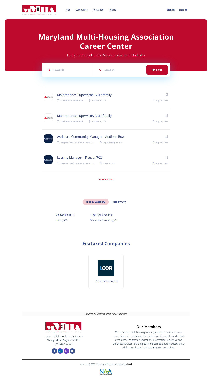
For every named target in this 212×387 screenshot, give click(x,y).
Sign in (171, 9)
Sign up (183, 9)
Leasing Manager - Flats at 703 (79, 157)
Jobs (68, 9)
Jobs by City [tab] (119, 201)
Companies (81, 9)
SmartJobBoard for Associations (112, 313)
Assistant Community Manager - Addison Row (90, 136)
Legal (129, 364)
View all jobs (106, 179)
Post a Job (98, 9)
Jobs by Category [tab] (95, 201)
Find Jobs (157, 69)
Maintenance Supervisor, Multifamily (84, 95)
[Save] (166, 94)
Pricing (112, 9)
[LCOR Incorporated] (106, 271)
